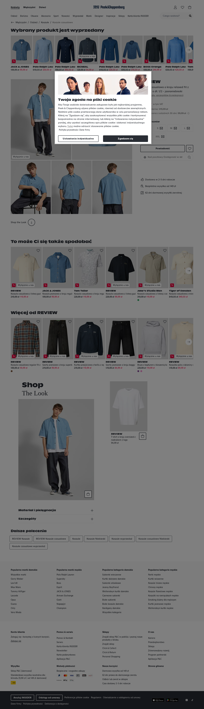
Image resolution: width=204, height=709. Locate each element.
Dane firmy (84, 130)
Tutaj (70, 126)
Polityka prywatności (69, 130)
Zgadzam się (125, 138)
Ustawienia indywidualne (78, 138)
